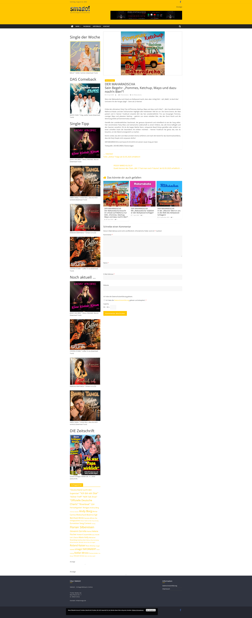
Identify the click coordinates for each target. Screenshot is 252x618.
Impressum (166, 589)
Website (106, 285)
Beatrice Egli (92, 514)
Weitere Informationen (138, 610)
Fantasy (93, 523)
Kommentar (108, 235)
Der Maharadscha (137, 95)
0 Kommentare (124, 95)
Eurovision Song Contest (80, 523)
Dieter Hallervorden (86, 521)
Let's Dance (74, 537)
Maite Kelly (84, 537)
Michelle (81, 542)
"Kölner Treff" (76, 496)
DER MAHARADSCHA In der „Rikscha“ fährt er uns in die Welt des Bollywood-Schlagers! (169, 211)
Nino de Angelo (91, 542)
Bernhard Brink (77, 518)
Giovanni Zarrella (78, 531)
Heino (89, 531)
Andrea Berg (94, 508)
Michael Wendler (74, 542)
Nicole (85, 542)
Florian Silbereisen (82, 527)
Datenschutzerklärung (122, 300)
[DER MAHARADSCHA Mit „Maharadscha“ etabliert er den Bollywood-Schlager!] (143, 182)
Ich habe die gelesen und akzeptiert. (126, 300)
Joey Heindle (95, 535)
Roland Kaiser (77, 545)
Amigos (86, 507)
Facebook (86, 26)
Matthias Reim (81, 540)
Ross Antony (90, 546)
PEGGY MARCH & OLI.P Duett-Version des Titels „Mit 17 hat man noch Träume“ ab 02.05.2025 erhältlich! (148, 167)
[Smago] (72, 26)
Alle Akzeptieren (150, 610)
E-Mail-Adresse (108, 274)
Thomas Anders (93, 553)
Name (106, 263)
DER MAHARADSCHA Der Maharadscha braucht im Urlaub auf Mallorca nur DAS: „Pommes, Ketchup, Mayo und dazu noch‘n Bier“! (116, 212)
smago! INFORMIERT (85, 549)
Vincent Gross (79, 556)
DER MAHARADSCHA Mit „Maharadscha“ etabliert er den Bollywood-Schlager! (142, 210)
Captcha (106, 304)
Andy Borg (85, 511)
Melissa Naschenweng (92, 540)
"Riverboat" (84, 504)
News (77, 26)
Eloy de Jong (95, 520)
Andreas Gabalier (74, 511)
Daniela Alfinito (89, 518)
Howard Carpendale (84, 534)
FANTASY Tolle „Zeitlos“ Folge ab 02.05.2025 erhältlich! (121, 155)
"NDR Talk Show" (89, 496)
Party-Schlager (110, 80)
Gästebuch (97, 26)
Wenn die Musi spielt (90, 556)
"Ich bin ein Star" (89, 493)
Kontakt (106, 26)
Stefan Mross (81, 552)
